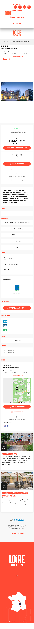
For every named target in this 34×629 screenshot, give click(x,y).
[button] (24, 7)
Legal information (12, 621)
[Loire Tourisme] (7, 14)
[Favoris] (20, 7)
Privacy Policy (22, 621)
